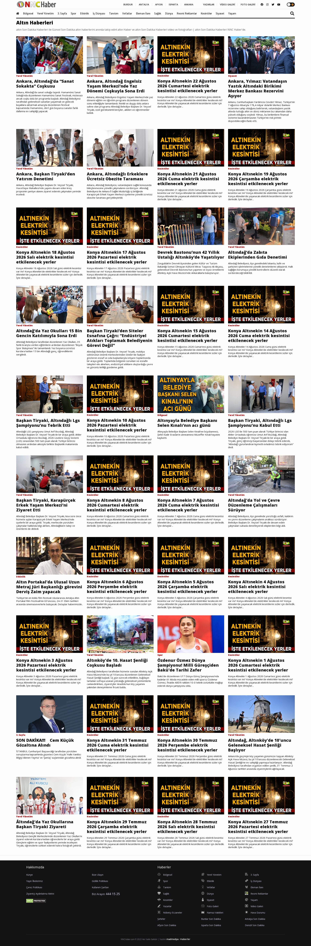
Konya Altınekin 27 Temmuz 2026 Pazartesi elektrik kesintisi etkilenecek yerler (258, 826)
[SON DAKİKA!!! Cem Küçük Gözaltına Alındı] (49, 714)
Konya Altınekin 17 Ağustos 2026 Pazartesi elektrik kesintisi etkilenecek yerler (117, 257)
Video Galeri (257, 906)
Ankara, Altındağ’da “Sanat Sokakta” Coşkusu (45, 83)
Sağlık (157, 13)
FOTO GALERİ (248, 4)
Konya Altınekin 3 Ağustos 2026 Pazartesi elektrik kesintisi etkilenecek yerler (46, 665)
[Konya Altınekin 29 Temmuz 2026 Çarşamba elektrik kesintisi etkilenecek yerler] (120, 795)
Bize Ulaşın (97, 874)
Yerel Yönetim (45, 13)
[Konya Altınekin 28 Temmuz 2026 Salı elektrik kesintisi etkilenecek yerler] (190, 795)
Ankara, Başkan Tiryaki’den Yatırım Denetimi (45, 176)
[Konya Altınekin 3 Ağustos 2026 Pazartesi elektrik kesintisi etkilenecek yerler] (49, 634)
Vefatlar (127, 13)
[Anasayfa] (19, 13)
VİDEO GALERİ (227, 4)
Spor (73, 13)
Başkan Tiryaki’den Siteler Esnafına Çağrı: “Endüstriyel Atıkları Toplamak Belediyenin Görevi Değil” (119, 338)
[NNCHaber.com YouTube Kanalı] (278, 4)
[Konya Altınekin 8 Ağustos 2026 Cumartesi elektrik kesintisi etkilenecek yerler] (120, 474)
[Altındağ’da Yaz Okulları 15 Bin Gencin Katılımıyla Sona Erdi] (49, 304)
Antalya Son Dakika (255, 918)
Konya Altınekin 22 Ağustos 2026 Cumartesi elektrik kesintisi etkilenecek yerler (187, 85)
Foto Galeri (213, 906)
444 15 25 (113, 894)
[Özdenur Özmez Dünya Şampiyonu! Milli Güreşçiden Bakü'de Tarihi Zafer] (190, 634)
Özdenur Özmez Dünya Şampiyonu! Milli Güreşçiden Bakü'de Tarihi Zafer (188, 665)
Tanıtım (114, 13)
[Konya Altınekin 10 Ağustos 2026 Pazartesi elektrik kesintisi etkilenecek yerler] (120, 394)
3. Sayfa (62, 13)
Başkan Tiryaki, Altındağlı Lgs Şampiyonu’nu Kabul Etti (260, 423)
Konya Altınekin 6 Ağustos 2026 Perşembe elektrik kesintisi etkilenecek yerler (117, 586)
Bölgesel (28, 13)
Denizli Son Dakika (254, 925)
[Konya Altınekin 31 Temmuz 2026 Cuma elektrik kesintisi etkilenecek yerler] (120, 714)
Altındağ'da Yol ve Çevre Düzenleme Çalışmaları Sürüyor (254, 505)
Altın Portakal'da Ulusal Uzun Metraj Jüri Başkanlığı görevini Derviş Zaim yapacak (49, 586)
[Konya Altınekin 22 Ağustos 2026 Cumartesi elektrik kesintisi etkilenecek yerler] (190, 54)
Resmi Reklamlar (187, 13)
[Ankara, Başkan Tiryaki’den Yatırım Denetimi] (49, 147)
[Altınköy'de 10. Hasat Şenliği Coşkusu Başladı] (120, 634)
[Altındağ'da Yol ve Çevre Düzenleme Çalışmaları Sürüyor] (261, 474)
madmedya (172, 939)
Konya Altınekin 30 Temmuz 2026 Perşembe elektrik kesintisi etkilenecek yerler (187, 745)
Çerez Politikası (34, 887)
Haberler (185, 939)
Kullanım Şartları (100, 887)
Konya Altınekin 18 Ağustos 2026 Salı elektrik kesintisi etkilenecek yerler (45, 257)
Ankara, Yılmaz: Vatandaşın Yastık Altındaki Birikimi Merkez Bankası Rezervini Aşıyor (257, 88)
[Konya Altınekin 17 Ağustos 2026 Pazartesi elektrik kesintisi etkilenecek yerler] (120, 226)
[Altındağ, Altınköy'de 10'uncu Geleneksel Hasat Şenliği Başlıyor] (261, 714)
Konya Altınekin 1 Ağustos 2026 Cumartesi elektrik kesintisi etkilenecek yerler (258, 665)
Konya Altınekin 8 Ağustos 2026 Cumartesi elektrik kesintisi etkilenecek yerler (117, 505)
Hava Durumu (258, 912)
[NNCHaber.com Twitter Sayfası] (273, 4)
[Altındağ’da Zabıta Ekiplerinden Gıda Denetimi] (261, 226)
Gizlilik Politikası (100, 881)
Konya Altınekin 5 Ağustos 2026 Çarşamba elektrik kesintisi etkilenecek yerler (187, 586)
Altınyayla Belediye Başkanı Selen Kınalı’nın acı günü (187, 423)
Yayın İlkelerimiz (34, 881)
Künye (29, 874)
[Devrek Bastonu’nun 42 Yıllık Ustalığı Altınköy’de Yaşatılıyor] (190, 226)
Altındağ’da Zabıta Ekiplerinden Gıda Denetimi (257, 254)
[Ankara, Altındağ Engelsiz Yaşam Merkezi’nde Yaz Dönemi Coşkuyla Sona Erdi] (120, 54)
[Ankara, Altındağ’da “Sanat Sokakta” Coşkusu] (49, 54)
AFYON (159, 4)
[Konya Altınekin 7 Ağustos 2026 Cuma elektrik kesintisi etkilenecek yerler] (190, 474)
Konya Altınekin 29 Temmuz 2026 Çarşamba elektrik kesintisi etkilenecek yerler (117, 826)
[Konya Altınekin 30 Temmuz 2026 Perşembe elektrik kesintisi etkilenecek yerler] (190, 714)
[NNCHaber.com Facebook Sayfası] (262, 4)
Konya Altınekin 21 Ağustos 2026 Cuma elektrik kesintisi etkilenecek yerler (188, 178)
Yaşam (232, 13)
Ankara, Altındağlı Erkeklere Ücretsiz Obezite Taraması (117, 176)
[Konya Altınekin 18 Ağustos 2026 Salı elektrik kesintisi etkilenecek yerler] (49, 226)
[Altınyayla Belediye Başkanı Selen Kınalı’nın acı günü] (190, 394)
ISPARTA (173, 4)
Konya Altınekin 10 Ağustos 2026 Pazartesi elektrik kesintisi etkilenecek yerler (117, 425)
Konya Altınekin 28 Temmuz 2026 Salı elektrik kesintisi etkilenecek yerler (187, 826)
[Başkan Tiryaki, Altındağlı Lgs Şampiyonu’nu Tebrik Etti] (49, 394)
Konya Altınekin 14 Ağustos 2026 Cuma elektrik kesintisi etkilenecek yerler (259, 335)
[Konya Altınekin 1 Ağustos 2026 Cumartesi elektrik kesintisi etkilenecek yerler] (261, 634)
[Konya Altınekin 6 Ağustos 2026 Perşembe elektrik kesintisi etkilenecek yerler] (120, 555)
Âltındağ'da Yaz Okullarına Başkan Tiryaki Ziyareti (44, 824)
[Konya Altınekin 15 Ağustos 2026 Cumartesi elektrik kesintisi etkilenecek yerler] (190, 304)
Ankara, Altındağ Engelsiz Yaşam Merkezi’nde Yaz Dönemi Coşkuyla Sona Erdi (116, 86)
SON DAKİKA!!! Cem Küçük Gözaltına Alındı (45, 742)
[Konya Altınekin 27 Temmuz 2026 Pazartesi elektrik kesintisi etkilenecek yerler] (261, 795)
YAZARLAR (208, 4)
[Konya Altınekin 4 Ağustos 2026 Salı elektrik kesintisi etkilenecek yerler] (261, 555)
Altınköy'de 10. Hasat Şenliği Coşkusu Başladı (117, 662)
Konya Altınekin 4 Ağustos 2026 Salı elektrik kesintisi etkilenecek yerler (257, 586)
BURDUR (128, 4)
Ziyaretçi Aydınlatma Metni (40, 893)
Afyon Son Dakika (166, 925)
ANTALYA (144, 4)
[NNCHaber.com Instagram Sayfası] (267, 4)
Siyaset (220, 13)
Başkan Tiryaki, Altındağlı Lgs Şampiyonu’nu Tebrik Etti (48, 423)
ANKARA (188, 4)
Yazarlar (167, 906)
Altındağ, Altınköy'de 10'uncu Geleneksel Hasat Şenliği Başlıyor (259, 745)
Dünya (169, 13)
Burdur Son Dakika (211, 918)
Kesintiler (206, 13)
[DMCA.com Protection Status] (36, 900)
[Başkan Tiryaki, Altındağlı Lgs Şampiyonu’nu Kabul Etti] (261, 394)
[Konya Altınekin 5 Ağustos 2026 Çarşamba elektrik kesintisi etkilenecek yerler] (190, 555)
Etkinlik (84, 13)
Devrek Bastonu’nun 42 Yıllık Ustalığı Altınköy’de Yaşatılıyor (190, 254)
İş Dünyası (99, 13)
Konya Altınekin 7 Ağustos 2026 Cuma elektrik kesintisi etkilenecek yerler (188, 505)
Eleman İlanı (143, 13)
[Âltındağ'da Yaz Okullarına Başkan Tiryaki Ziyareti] (49, 795)
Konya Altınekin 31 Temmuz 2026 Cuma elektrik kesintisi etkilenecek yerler (118, 745)
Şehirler (161, 918)
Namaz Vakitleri (215, 912)
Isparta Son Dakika (211, 925)
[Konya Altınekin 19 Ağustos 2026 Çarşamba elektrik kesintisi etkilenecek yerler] (261, 147)
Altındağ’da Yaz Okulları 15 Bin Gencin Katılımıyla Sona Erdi (49, 333)
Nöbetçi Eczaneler (172, 912)
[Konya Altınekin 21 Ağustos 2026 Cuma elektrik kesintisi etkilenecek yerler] (190, 147)
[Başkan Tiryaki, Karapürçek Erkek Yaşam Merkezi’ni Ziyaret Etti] (49, 474)
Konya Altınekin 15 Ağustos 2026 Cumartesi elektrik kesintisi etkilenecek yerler (187, 335)
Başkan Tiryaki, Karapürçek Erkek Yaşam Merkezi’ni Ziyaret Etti (45, 505)
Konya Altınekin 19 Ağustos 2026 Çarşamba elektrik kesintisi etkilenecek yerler (258, 178)
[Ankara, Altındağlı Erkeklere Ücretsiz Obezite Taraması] (120, 147)
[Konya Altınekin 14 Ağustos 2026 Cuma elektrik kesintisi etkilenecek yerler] (261, 304)
